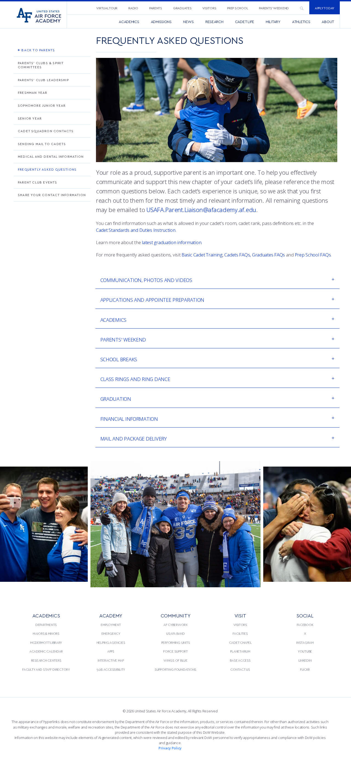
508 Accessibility (111, 669)
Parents (155, 8)
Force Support (175, 651)
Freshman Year (32, 92)
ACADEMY (110, 615)
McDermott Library (46, 642)
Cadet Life (244, 21)
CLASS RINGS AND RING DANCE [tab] (135, 379)
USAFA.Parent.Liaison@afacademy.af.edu (201, 209)
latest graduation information (171, 242)
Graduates (182, 8)
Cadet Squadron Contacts (46, 131)
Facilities (240, 633)
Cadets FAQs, (237, 255)
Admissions (161, 21)
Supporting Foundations (175, 669)
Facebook (305, 624)
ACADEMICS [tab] (113, 320)
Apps (110, 651)
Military (273, 21)
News (188, 21)
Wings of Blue (175, 660)
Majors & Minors (46, 633)
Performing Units (175, 642)
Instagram (305, 642)
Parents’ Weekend (274, 8)
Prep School (237, 8)
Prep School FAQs (313, 255)
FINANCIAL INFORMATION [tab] (129, 419)
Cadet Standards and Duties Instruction (136, 230)
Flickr (305, 669)
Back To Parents (37, 50)
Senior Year (30, 118)
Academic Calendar (46, 651)
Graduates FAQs (268, 255)
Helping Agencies (111, 642)
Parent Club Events (37, 182)
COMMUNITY (176, 615)
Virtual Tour (106, 8)
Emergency (110, 633)
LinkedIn (305, 660)
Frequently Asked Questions (47, 169)
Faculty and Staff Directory (46, 669)
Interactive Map (111, 660)
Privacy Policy (170, 748)
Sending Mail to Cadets (42, 144)
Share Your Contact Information (52, 195)
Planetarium (240, 651)
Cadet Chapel (240, 642)
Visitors (209, 8)
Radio (133, 8)
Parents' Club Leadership (43, 80)
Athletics (301, 21)
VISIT (240, 615)
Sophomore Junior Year (42, 105)
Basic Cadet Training (202, 255)
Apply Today (324, 8)
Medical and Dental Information (51, 156)
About (328, 21)
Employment (111, 624)
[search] (301, 8)
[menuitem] (107, 7)
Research (214, 21)
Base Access (240, 660)
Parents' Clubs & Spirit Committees (41, 65)
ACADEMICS (46, 615)
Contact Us (240, 669)
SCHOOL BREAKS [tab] (118, 359)
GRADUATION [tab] (115, 399)
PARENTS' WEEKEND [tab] (123, 339)
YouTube (305, 651)
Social (304, 615)
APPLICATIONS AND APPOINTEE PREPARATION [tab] (152, 300)
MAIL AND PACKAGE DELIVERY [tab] (133, 438)
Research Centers (46, 660)
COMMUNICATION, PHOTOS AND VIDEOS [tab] (146, 280)
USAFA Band (175, 633)
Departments (46, 624)
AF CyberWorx (175, 624)
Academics (129, 21)
